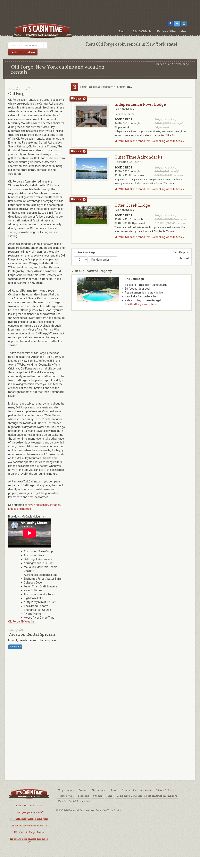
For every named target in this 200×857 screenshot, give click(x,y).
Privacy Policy (163, 790)
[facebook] (170, 23)
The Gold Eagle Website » (140, 304)
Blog (60, 790)
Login (123, 31)
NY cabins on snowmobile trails (29, 825)
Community (129, 790)
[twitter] (177, 23)
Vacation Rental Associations (74, 801)
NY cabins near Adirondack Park (29, 818)
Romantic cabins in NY (29, 805)
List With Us (142, 31)
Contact (83, 790)
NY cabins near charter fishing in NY (29, 840)
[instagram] (184, 23)
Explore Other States (171, 31)
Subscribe (15, 646)
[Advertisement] (100, 9)
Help (109, 795)
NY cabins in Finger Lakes (29, 832)
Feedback (83, 795)
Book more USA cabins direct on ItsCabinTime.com (147, 795)
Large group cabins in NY (29, 812)
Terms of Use (66, 795)
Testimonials (99, 790)
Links (114, 790)
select (77, 98)
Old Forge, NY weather (22, 621)
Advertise (145, 790)
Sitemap (97, 795)
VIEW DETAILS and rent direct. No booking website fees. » (149, 141)
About (70, 790)
